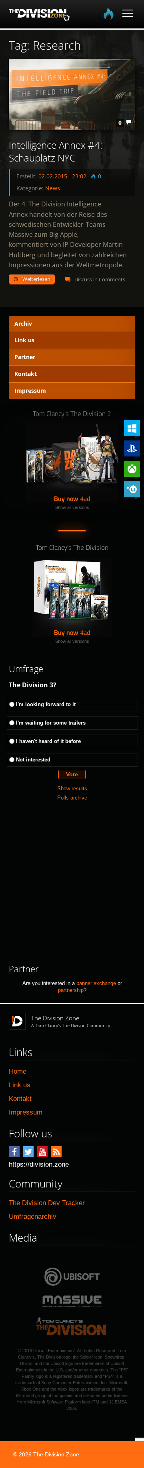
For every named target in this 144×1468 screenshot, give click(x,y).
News (52, 188)
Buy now (66, 498)
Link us (24, 340)
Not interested (33, 760)
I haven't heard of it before (48, 741)
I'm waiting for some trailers (51, 723)
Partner (24, 357)
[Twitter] (28, 1151)
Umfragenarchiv (32, 1216)
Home (17, 1071)
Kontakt (25, 374)
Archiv (23, 323)
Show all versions (72, 507)
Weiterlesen (36, 279)
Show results (72, 788)
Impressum (30, 390)
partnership (71, 990)
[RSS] (56, 1151)
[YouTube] (42, 1151)
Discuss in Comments (99, 279)
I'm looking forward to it (46, 704)
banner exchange (96, 983)
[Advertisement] (72, 882)
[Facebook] (14, 1151)
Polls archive (72, 798)
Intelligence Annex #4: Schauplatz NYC (55, 152)
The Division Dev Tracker (47, 1203)
